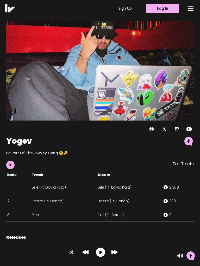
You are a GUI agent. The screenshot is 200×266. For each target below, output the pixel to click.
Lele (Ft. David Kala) (49, 187)
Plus (35, 214)
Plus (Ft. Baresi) (110, 214)
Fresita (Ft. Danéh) (48, 201)
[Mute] (180, 255)
